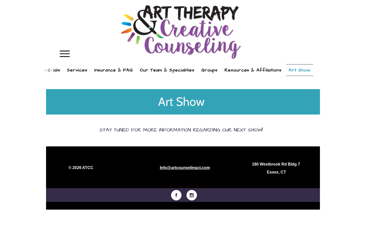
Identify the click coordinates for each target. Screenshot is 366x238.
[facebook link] (176, 195)
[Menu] (64, 53)
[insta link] (191, 195)
